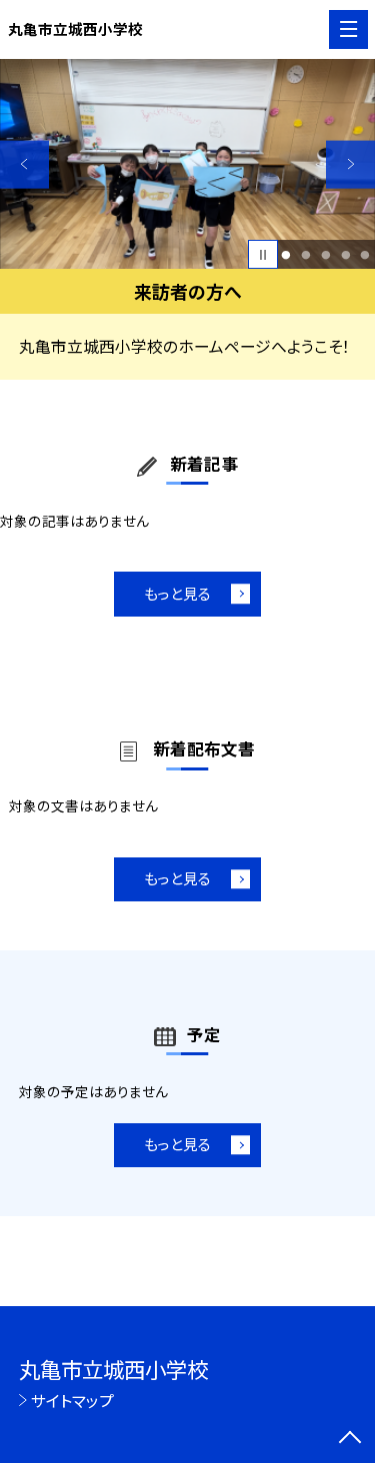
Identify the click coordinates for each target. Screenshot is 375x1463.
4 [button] (345, 255)
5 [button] (365, 255)
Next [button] (350, 164)
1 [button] (286, 255)
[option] (187, 164)
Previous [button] (24, 164)
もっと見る (177, 593)
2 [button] (305, 255)
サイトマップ (72, 1400)
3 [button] (325, 255)
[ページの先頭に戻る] (350, 1439)
